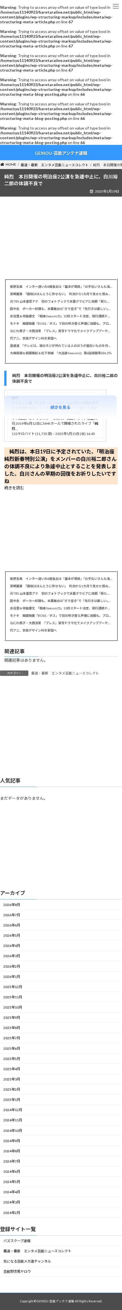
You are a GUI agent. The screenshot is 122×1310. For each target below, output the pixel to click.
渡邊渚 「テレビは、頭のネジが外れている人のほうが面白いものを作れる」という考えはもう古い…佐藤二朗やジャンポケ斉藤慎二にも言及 (61, 345)
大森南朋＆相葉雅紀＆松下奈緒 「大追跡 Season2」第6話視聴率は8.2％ (61, 353)
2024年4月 (11, 1192)
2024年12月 (12, 1110)
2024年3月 (11, 1202)
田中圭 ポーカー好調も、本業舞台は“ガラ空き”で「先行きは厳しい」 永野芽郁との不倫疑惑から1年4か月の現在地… (61, 309)
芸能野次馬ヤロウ (17, 1272)
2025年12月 (12, 987)
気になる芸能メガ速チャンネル (27, 1261)
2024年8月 (11, 1151)
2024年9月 (11, 1141)
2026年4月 (11, 946)
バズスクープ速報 (16, 1241)
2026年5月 (11, 935)
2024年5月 (11, 1182)
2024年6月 (11, 1171)
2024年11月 (12, 1120)
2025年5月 (11, 1059)
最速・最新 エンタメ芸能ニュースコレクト (65, 673)
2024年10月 (12, 1130)
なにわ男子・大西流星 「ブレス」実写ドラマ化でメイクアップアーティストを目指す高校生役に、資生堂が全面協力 (61, 331)
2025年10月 (12, 1007)
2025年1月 (11, 1099)
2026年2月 (11, 966)
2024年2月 (11, 1213)
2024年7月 (11, 1161)
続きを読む (14, 487)
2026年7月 (11, 915)
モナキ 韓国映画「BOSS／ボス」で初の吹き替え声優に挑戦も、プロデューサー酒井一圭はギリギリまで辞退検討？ (61, 323)
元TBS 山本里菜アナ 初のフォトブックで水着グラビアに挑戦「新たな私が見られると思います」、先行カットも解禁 (61, 301)
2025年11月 (12, 997)
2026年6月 (11, 925)
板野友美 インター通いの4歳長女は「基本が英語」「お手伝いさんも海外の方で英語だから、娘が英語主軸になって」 (61, 286)
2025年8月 (11, 1028)
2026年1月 (11, 976)
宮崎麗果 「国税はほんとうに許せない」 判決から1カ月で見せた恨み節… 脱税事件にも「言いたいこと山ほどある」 (61, 294)
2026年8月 (11, 905)
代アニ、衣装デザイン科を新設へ (33, 338)
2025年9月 (11, 1017)
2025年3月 (11, 1079)
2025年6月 (11, 1048)
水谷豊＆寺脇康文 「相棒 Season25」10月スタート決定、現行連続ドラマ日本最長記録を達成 (61, 316)
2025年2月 (11, 1089)
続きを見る (60, 407)
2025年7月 (11, 1038)
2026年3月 (11, 956)
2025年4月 (11, 1069)
